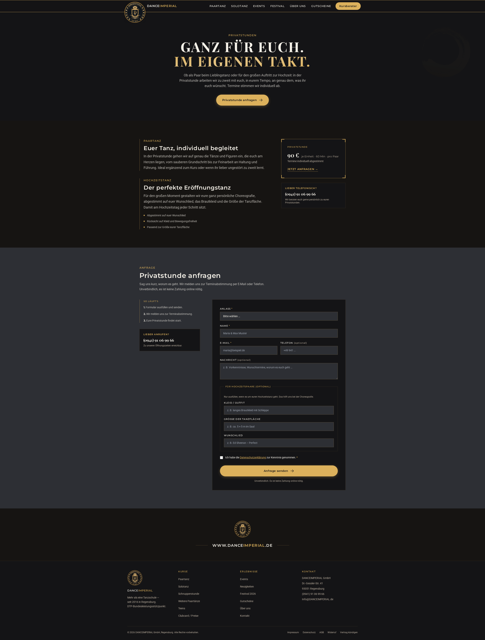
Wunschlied (233, 435)
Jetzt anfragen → (302, 169)
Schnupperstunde (188, 593)
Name (225, 325)
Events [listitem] (259, 6)
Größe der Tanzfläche (242, 419)
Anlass (226, 308)
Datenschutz (309, 632)
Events (244, 579)
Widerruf (332, 632)
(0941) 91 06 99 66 (300, 193)
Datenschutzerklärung (253, 457)
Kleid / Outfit (234, 402)
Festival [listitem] (277, 6)
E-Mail (226, 342)
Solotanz (183, 586)
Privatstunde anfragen (239, 100)
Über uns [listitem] (298, 6)
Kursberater (348, 6)
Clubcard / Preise (188, 615)
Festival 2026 (248, 593)
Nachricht (235, 359)
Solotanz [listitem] (239, 6)
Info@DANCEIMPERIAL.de (317, 599)
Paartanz (183, 579)
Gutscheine (246, 601)
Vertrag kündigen (349, 632)
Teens (181, 608)
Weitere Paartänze (189, 601)
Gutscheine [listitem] (321, 6)
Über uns (245, 608)
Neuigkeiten (247, 586)
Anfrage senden (276, 471)
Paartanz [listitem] (218, 6)
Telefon (293, 342)
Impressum (293, 632)
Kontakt (245, 615)
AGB (321, 632)
